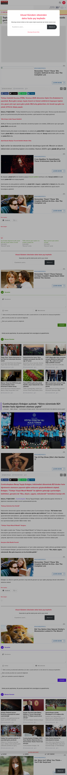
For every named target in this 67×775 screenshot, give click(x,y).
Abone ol (52, 27)
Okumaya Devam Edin (33, 32)
